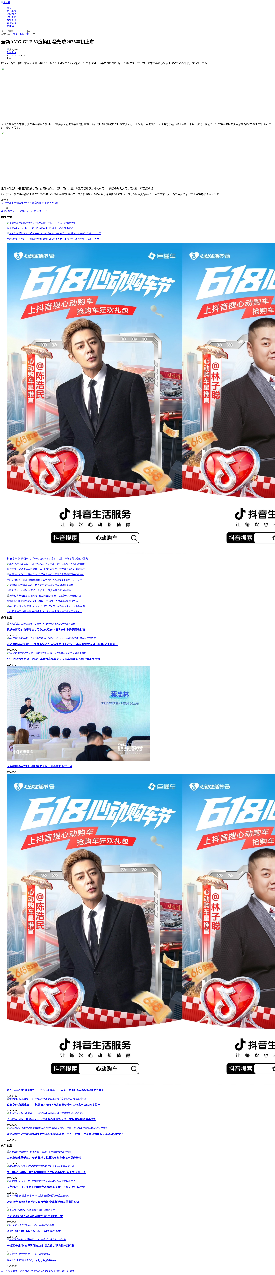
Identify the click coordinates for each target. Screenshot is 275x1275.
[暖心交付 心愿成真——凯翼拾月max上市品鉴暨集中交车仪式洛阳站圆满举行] (46, 1098)
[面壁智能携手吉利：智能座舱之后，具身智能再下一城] (78, 760)
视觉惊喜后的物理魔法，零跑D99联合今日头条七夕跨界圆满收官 (46, 629)
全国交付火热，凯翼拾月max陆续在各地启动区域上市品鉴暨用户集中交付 (51, 1119)
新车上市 (11, 11)
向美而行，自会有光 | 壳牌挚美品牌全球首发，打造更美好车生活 (46, 1186)
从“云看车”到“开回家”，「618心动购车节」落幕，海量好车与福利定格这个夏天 (55, 1090)
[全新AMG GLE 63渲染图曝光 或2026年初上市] (31, 1210)
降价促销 (11, 17)
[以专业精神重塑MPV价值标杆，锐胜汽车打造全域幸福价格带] (39, 1151)
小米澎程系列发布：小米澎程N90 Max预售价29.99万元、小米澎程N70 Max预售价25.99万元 (62, 644)
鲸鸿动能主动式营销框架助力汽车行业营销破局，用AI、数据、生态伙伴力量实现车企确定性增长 (65, 1134)
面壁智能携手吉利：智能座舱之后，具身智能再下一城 (39, 766)
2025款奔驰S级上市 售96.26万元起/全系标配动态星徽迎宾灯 (43, 1201)
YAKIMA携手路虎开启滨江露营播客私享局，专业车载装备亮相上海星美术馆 (53, 658)
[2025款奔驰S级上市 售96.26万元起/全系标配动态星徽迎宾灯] (38, 1195)
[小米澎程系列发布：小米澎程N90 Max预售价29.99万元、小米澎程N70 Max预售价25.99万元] (54, 638)
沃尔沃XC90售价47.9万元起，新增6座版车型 (34, 1231)
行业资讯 (11, 20)
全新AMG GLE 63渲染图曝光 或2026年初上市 (35, 1216)
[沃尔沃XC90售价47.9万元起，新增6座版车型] (30, 1225)
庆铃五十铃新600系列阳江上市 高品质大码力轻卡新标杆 (40, 1245)
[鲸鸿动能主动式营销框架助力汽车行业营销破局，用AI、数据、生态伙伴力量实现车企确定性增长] (57, 1128)
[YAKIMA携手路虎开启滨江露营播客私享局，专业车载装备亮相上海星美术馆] (46, 653)
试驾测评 (11, 14)
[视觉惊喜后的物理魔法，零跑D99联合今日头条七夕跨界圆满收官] (41, 623)
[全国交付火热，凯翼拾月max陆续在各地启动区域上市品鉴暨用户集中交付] (45, 1113)
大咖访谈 (11, 23)
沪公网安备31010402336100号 (59, 1271)
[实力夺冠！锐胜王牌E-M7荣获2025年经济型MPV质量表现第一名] (40, 1166)
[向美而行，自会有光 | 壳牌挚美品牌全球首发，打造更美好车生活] (41, 1181)
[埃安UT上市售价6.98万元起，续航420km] (28, 1254)
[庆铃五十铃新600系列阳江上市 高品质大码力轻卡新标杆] (36, 1239)
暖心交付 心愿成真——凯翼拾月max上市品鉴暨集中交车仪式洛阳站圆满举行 (53, 1104)
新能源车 (11, 26)
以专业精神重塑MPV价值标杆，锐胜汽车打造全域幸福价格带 (44, 1157)
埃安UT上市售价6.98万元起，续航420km (32, 1260)
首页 (9, 8)
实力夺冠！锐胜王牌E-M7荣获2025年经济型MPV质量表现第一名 (46, 1172)
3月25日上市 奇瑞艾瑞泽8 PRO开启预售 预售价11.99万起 (29, 202)
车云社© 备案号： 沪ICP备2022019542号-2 (22, 1271)
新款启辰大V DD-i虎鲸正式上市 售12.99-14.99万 (25, 211)
